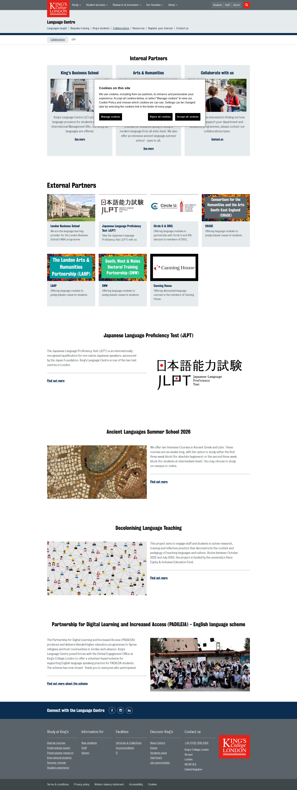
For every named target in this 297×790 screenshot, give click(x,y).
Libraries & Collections (128, 743)
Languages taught (57, 28)
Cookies (152, 784)
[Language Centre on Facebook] (112, 710)
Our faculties (153, 5)
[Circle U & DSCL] (174, 207)
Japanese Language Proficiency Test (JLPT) (121, 228)
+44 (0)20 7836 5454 (196, 743)
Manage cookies (110, 116)
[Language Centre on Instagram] (120, 710)
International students (59, 757)
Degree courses (56, 743)
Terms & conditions (58, 784)
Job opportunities (160, 762)
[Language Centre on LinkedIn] (129, 710)
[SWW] (123, 267)
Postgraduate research (60, 753)
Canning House (163, 286)
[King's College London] (234, 743)
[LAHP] (71, 267)
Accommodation (125, 748)
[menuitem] (76, 5)
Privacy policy (81, 784)
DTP (74, 40)
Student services (95, 5)
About (171, 5)
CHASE (209, 226)
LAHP (54, 286)
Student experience (58, 767)
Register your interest (160, 28)
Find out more (55, 380)
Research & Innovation (125, 5)
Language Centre (61, 22)
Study (75, 5)
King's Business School (80, 73)
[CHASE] (226, 207)
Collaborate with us (217, 73)
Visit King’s (156, 757)
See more (80, 139)
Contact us (182, 28)
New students (89, 743)
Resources (139, 28)
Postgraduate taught (58, 748)
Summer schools (56, 762)
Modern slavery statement (109, 784)
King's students (101, 28)
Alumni (236, 5)
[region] (150, 103)
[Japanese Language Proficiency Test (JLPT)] (123, 207)
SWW (104, 286)
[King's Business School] (80, 95)
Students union (158, 753)
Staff (227, 5)
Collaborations (121, 28)
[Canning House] (174, 267)
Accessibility (136, 784)
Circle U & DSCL (163, 226)
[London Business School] (71, 207)
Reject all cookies (160, 116)
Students (217, 5)
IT (117, 753)
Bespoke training (79, 28)
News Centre (157, 743)
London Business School (65, 226)
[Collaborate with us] (217, 95)
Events (153, 748)
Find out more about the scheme (67, 683)
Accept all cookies (188, 116)
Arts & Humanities (148, 73)
